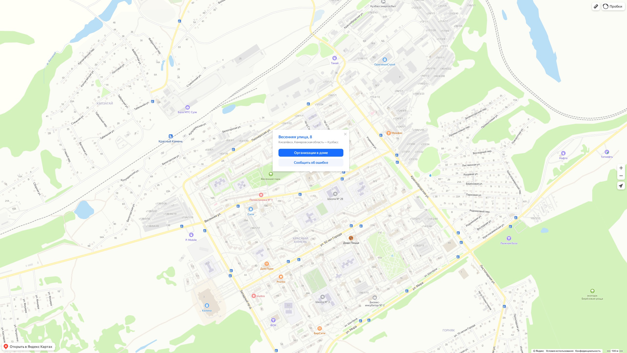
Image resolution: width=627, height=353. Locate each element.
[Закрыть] (345, 134)
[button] (596, 6)
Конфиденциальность (588, 351)
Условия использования (559, 351)
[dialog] (311, 150)
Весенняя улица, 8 (295, 137)
